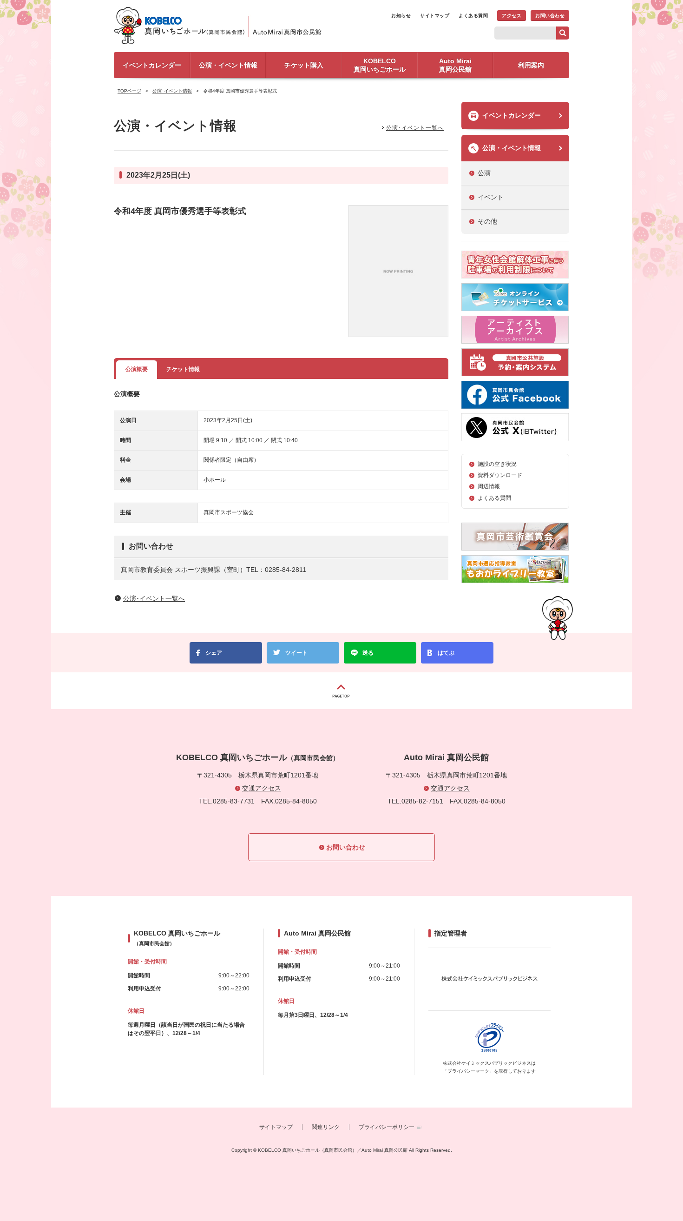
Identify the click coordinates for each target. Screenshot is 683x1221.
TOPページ (129, 90)
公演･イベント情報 (172, 90)
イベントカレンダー (511, 115)
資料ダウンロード (500, 475)
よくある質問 (473, 15)
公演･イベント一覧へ (415, 128)
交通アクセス (261, 788)
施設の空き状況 (497, 464)
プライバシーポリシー (386, 1127)
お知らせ (401, 15)
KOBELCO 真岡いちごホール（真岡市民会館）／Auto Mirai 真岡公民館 (221, 25)
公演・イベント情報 (511, 148)
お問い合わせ (550, 15)
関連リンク (326, 1127)
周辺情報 (489, 486)
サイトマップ (434, 15)
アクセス (511, 15)
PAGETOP (341, 690)
